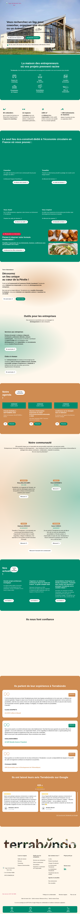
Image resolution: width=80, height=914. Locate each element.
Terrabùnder (24, 480)
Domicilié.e (56, 480)
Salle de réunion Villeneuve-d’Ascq (40, 898)
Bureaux (20, 861)
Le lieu (50, 859)
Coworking (20, 863)
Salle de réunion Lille (26, 898)
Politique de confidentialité (49, 894)
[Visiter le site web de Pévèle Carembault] (71, 860)
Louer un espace (49, 911)
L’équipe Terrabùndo (53, 863)
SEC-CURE (23, 485)
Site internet (9, 894)
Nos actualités (51, 883)
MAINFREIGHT (56, 528)
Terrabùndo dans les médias (53, 873)
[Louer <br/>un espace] (49, 908)
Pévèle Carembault (53, 861)
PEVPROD (56, 485)
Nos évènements (52, 881)
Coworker (23, 523)
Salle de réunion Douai (54, 898)
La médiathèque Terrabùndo (52, 870)
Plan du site (73, 894)
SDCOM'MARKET (24, 528)
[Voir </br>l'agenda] (30, 908)
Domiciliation (36, 864)
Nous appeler (68, 911)
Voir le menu (12, 911)
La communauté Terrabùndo (52, 866)
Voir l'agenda (30, 911)
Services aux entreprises (39, 860)
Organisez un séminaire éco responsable (39, 867)
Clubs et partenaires (38, 862)
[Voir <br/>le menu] (12, 908)
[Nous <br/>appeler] (68, 908)
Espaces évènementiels (23, 865)
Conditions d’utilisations (54, 902)
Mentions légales (63, 894)
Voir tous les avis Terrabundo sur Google (67, 815)
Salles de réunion (22, 859)
